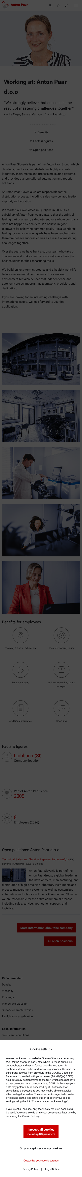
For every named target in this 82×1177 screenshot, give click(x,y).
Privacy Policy (30, 1169)
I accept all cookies (41, 1132)
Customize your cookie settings (41, 1160)
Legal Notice (52, 1169)
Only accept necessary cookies (41, 1148)
